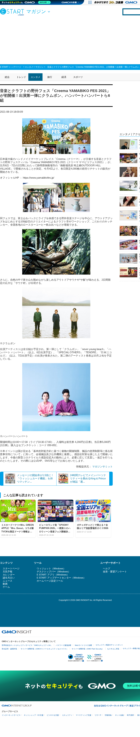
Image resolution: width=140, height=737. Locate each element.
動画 (5, 583)
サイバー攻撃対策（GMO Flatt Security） (88, 649)
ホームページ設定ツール (50, 580)
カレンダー (9, 574)
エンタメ (29, 67)
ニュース (7, 580)
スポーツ (78, 77)
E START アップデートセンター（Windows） (61, 577)
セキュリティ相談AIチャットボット (109, 645)
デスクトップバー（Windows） (53, 571)
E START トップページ (10, 67)
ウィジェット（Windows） (51, 568)
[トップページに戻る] (13, 11)
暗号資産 (130, 715)
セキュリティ (67, 715)
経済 (63, 77)
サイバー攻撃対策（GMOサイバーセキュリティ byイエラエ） (44, 649)
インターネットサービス (11, 715)
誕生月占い (9, 577)
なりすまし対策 (113, 649)
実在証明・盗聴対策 (9, 649)
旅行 (49, 77)
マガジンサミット (102, 466)
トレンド (21, 77)
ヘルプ (106, 568)
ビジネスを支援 (53, 715)
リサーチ (98, 715)
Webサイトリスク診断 (83, 645)
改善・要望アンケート (115, 571)
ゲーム (6, 587)
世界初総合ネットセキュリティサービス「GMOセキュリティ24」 (27, 645)
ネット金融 (119, 715)
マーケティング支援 (83, 715)
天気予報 (7, 571)
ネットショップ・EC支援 (33, 715)
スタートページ (11, 568)
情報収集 (108, 715)
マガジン (39, 67)
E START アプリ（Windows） (53, 574)
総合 (7, 77)
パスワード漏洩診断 (63, 645)
